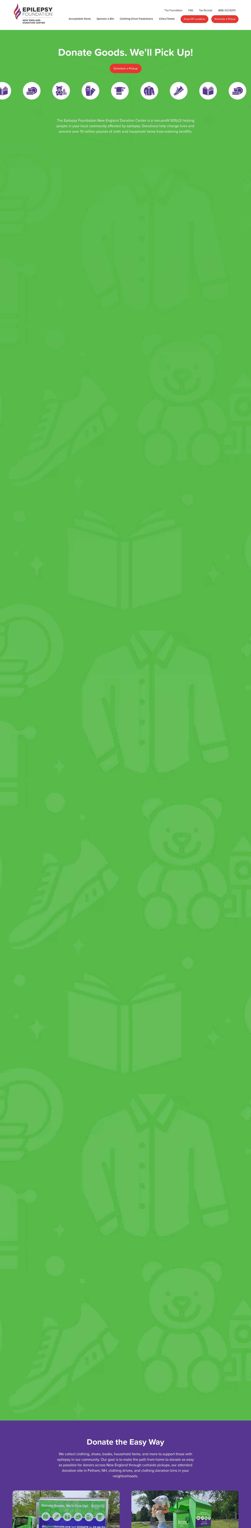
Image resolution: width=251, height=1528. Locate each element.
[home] (33, 15)
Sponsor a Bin (105, 19)
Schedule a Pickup (224, 19)
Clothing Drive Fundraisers (136, 19)
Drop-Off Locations (194, 19)
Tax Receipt (205, 10)
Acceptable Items (80, 19)
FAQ (190, 10)
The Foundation (173, 10)
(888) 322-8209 (227, 10)
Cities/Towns (167, 19)
